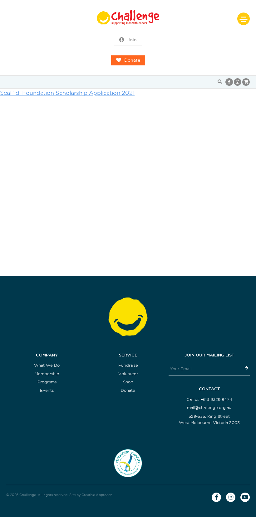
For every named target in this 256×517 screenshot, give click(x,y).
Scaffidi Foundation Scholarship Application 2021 (67, 93)
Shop (128, 382)
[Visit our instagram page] (237, 82)
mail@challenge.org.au (209, 408)
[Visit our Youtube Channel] (245, 497)
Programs (47, 382)
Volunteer (128, 374)
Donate (132, 60)
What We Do (47, 365)
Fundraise (128, 365)
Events (47, 390)
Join (132, 40)
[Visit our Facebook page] (229, 82)
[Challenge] (128, 17)
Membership (47, 374)
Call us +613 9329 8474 (209, 399)
